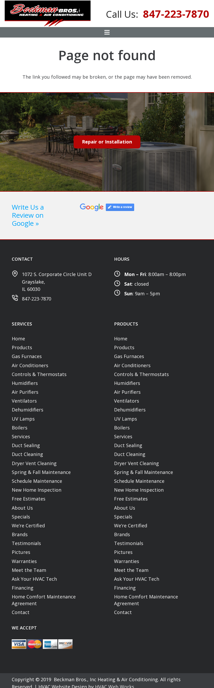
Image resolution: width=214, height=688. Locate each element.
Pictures (21, 552)
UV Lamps (23, 419)
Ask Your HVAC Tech (34, 579)
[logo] (48, 14)
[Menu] (107, 32)
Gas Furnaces (27, 356)
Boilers (19, 427)
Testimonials (26, 543)
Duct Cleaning (27, 454)
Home (18, 338)
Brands (20, 534)
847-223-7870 (36, 299)
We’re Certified (28, 525)
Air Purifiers (25, 392)
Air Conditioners (30, 365)
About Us (22, 508)
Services (21, 436)
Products (22, 347)
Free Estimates (28, 499)
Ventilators (24, 401)
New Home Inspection (36, 490)
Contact (20, 612)
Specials (21, 517)
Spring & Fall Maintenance (41, 472)
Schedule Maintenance (37, 481)
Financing (22, 588)
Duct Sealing (26, 445)
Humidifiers (25, 383)
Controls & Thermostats (39, 374)
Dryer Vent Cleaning (34, 463)
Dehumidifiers (27, 409)
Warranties (24, 561)
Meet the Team (29, 570)
